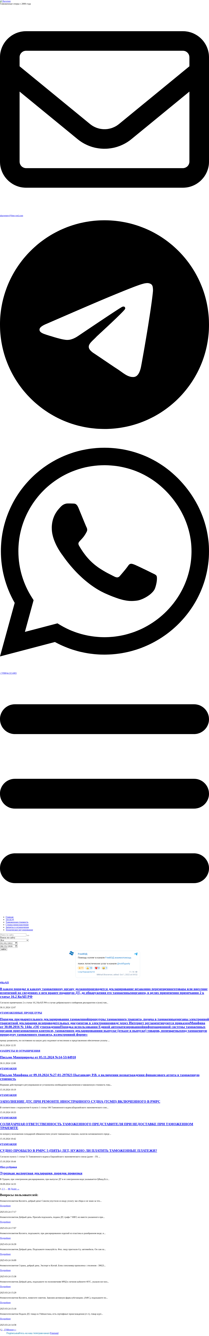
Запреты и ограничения (17, 927)
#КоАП (4, 982)
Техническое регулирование (19, 930)
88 (9, 1189)
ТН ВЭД (10, 919)
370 (5, 1329)
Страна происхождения (17, 924)
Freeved (54, 1333)
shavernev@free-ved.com (11, 215)
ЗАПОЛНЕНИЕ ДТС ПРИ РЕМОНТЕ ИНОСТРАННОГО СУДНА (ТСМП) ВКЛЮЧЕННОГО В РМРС (80, 1101)
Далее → (15, 1189)
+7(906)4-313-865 (8, 673)
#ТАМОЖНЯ (8, 1068)
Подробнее (5, 1206)
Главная (9, 917)
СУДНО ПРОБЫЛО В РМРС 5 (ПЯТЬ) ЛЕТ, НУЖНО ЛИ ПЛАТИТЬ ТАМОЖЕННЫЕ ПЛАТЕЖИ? (78, 1150)
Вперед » (11, 1329)
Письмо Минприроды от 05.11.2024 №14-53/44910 (38, 1057)
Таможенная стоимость (17, 922)
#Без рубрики (8, 1167)
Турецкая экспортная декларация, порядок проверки (41, 1173)
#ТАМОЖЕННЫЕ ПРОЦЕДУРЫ (21, 1012)
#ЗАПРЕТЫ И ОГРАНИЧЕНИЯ (20, 1050)
